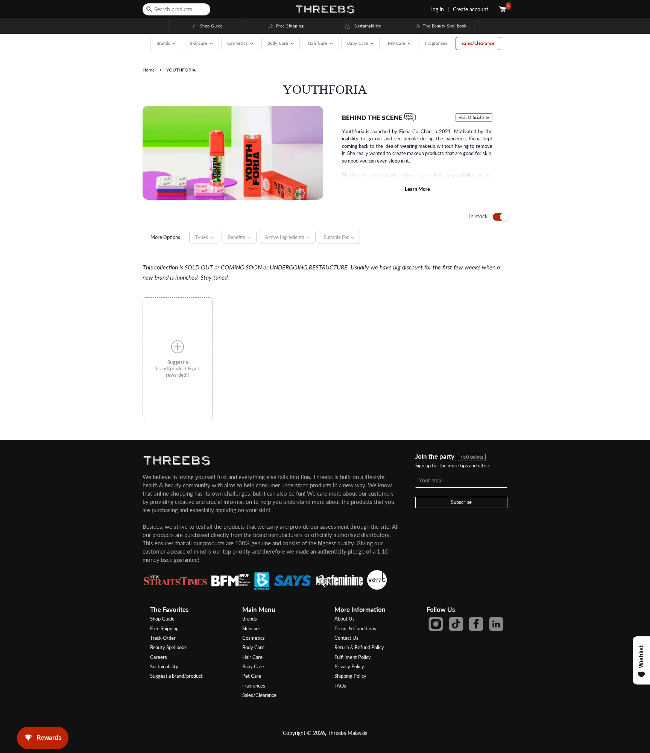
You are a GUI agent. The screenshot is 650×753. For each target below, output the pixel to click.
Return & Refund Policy (359, 647)
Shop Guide (207, 25)
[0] (503, 9)
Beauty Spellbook (168, 647)
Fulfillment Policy (352, 657)
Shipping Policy (350, 676)
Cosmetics (253, 638)
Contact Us (346, 638)
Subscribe (461, 502)
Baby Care (253, 666)
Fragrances (436, 43)
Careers (158, 657)
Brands (249, 619)
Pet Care (251, 676)
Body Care (253, 647)
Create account (470, 9)
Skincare (251, 628)
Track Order (163, 638)
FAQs (340, 686)
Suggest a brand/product (176, 676)
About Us (344, 619)
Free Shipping (285, 25)
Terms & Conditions (355, 628)
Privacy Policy (349, 666)
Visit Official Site (474, 117)
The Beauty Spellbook (441, 25)
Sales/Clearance (478, 43)
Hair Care (252, 657)
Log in (437, 9)
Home (149, 70)
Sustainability (365, 25)
